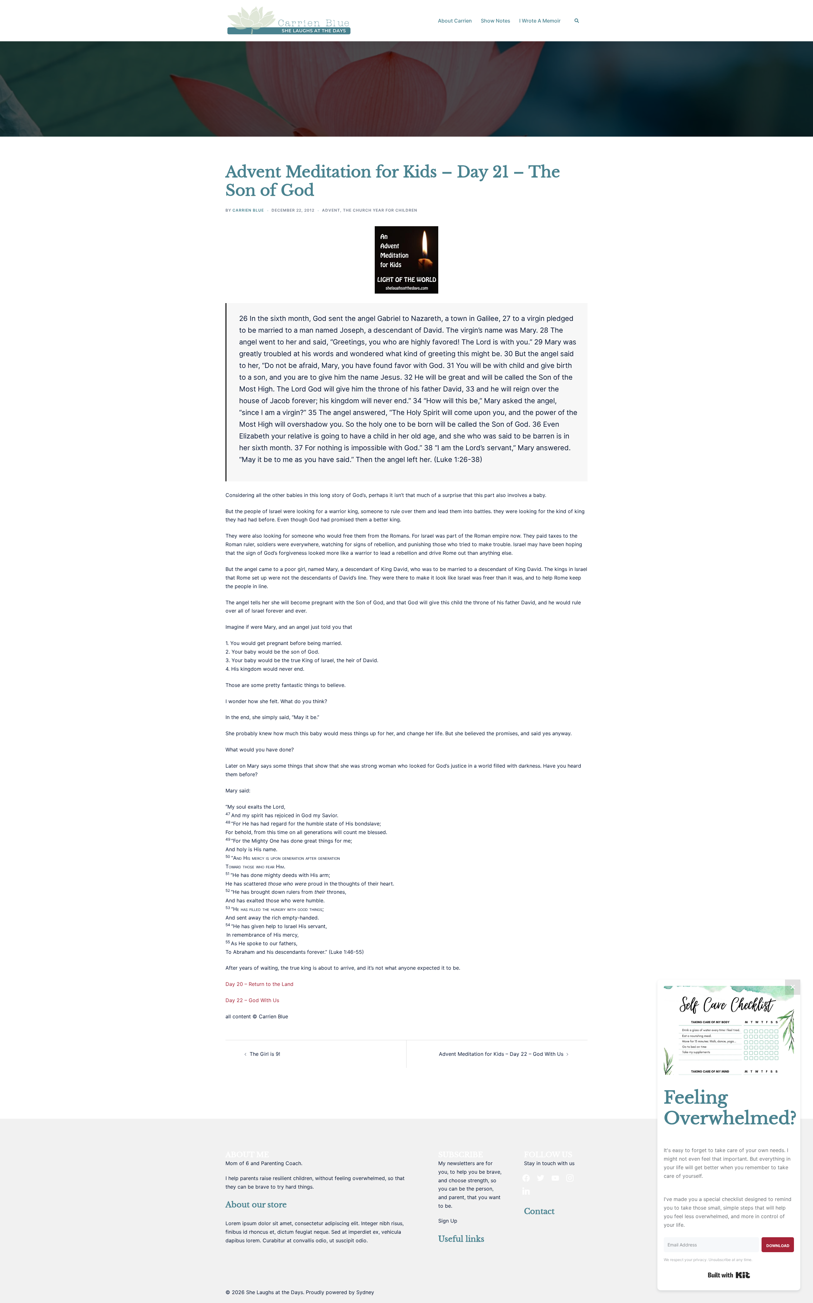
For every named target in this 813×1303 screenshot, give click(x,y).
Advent (331, 210)
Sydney (365, 1292)
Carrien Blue (248, 210)
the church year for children (380, 210)
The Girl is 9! (265, 1054)
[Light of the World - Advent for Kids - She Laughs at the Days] (406, 259)
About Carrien (455, 20)
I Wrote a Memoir (540, 20)
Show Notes (495, 20)
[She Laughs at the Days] (289, 20)
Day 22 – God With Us (252, 1000)
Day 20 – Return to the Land (259, 984)
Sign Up (447, 1221)
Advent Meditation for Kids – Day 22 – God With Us (501, 1054)
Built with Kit (729, 1275)
